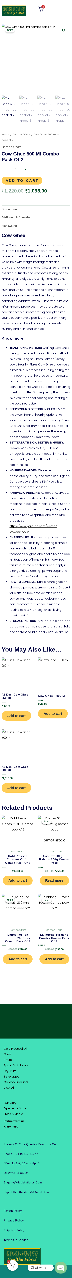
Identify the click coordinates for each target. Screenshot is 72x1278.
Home (5, 134)
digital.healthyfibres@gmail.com (26, 1192)
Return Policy (13, 1210)
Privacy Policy (14, 1220)
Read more (54, 880)
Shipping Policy (14, 1230)
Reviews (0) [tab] (9, 225)
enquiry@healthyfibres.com (23, 1182)
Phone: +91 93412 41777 (21, 1153)
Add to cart (22, 180)
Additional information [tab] (17, 217)
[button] (67, 11)
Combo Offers (21, 134)
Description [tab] (9, 209)
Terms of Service (16, 1240)
